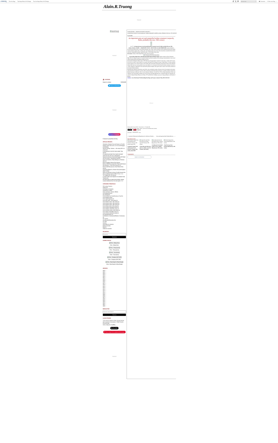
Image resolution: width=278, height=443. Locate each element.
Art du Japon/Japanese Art (108, 198)
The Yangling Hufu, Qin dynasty (109, 175)
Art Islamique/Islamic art (108, 214)
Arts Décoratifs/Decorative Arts (109, 220)
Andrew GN (105, 187)
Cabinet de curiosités (107, 228)
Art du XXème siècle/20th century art (110, 211)
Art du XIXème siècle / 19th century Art (111, 204)
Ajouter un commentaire (139, 157)
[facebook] (233, 1)
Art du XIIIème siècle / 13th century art (111, 201)
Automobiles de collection (108, 224)
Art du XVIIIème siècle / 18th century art (111, 210)
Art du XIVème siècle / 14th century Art (111, 203)
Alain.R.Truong (131, 31)
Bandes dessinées (107, 225)
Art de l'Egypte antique (107, 197)
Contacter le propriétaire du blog (110, 138)
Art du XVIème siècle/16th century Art (111, 207)
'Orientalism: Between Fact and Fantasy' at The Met (114, 144)
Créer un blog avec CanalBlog (109, 324)
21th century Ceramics (107, 186)
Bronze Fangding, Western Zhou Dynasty (111, 162)
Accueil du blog (106, 323)
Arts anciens (105, 218)
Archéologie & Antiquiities (108, 189)
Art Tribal (105, 221)
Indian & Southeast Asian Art (143, 31)
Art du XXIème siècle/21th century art (111, 213)
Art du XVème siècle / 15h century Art (111, 206)
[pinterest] (238, 1)
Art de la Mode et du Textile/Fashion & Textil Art (113, 196)
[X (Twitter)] (236, 1)
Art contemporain (106, 194)
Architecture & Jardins (107, 190)
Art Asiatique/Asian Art (107, 193)
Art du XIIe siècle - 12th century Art (110, 200)
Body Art (104, 227)
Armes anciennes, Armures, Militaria (110, 191)
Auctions (104, 222)
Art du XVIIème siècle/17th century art (111, 208)
